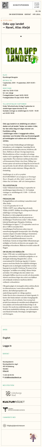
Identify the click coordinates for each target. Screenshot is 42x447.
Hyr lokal (37, 14)
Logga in (7, 346)
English (6, 338)
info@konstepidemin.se (12, 377)
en (40, 11)
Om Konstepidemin (16, 14)
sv (36, 11)
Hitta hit (6, 371)
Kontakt (28, 14)
